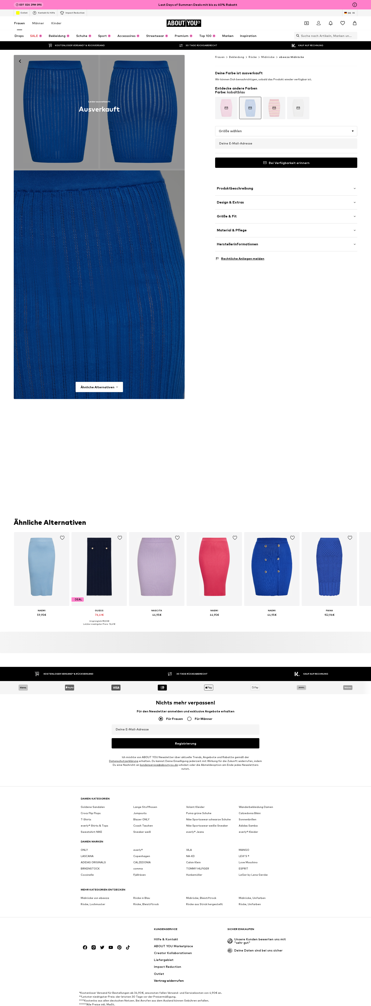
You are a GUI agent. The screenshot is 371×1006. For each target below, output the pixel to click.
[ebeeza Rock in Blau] (142, 112)
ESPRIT (243, 868)
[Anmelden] (318, 23)
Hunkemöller (194, 874)
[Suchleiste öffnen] (296, 36)
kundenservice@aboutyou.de (159, 764)
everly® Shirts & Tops (94, 825)
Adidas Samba (248, 825)
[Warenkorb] (354, 23)
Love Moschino (248, 862)
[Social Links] (85, 947)
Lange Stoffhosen (145, 807)
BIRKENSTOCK (90, 868)
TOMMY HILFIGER (197, 868)
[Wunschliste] (342, 23)
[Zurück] (20, 61)
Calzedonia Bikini (250, 813)
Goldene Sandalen (93, 807)
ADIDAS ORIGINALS (93, 862)
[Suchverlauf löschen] (354, 35)
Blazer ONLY (141, 819)
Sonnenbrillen (247, 819)
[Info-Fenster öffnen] (354, 4)
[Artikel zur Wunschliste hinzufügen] (62, 537)
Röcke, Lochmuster (93, 904)
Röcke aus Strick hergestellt (204, 904)
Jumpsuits (140, 813)
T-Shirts (86, 819)
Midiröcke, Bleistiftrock (201, 898)
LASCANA (87, 856)
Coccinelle (87, 874)
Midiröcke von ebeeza (95, 898)
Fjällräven (139, 874)
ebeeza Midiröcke (291, 57)
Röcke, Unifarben (250, 904)
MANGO (244, 849)
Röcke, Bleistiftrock (146, 904)
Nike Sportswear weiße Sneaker (207, 825)
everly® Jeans (195, 831)
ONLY (84, 849)
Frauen (19, 23)
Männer (38, 23)
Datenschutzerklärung (123, 761)
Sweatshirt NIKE (91, 831)
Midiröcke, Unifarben (252, 898)
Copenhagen (141, 856)
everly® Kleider (248, 831)
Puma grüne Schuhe (198, 813)
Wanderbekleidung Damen (256, 807)
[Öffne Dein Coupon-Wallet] (306, 23)
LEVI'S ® (244, 856)
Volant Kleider (195, 807)
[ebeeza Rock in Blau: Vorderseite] (56, 112)
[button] (286, 131)
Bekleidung (236, 57)
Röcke (253, 57)
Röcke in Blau (141, 898)
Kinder (56, 23)
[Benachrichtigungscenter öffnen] (330, 23)
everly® (138, 849)
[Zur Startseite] (104, 931)
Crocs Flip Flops (91, 813)
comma (138, 868)
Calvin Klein (193, 862)
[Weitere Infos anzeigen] (42, 621)
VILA (189, 849)
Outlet (23, 12)
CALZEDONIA (142, 862)
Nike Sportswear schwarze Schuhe (208, 819)
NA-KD (190, 856)
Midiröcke (268, 57)
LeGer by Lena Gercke (253, 874)
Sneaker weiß (142, 831)
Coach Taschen (143, 825)
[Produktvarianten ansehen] (226, 108)
